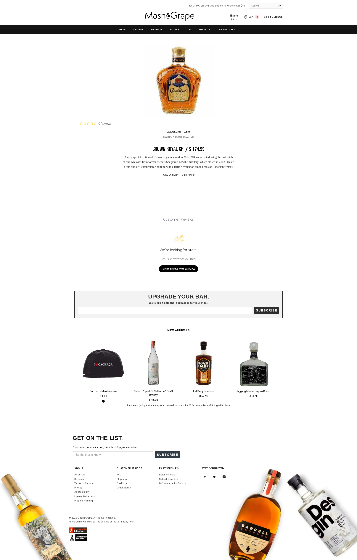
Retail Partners (167, 474)
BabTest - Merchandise (103, 391)
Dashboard (123, 483)
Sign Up (278, 16)
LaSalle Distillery (178, 131)
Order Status (124, 487)
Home (167, 137)
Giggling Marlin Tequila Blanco (254, 391)
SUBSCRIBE (266, 310)
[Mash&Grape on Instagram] (224, 477)
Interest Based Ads (85, 496)
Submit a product (168, 479)
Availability (171, 175)
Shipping (122, 479)
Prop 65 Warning (83, 500)
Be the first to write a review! (178, 269)
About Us (79, 474)
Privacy (78, 487)
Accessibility (81, 491)
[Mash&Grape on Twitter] (214, 477)
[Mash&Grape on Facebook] (205, 477)
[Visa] (78, 537)
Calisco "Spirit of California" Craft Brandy (153, 393)
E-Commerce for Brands (172, 483)
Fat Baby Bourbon (203, 391)
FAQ (119, 474)
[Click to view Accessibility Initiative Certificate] (78, 530)
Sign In (268, 16)
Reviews (79, 479)
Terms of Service (83, 483)
